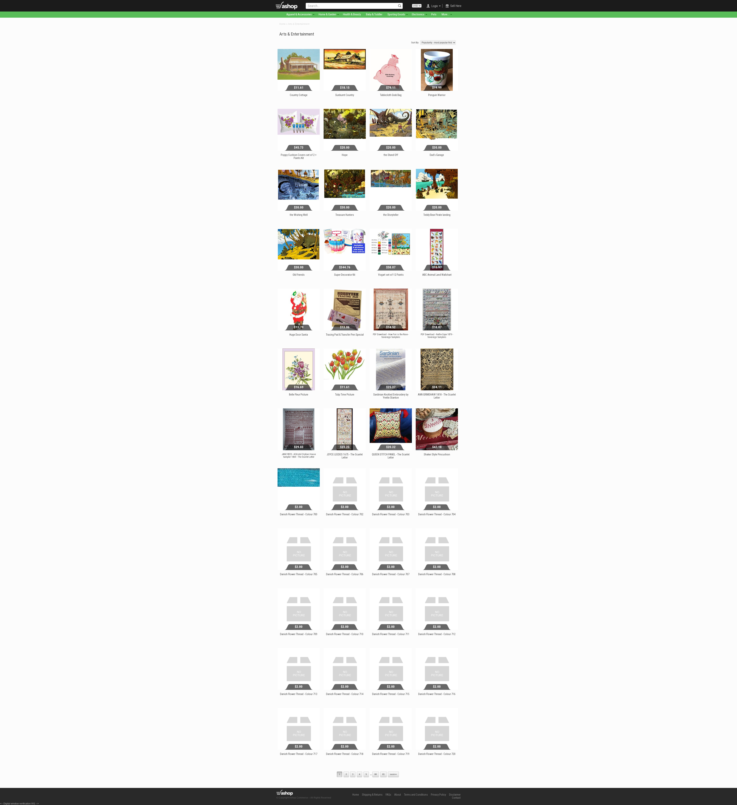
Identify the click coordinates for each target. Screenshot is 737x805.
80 (375, 774)
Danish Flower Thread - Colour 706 (344, 574)
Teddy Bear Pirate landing (436, 214)
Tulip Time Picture (344, 394)
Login (434, 6)
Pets (433, 14)
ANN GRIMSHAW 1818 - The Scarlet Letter (437, 396)
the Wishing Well (299, 214)
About (397, 794)
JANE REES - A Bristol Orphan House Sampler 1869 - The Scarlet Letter (299, 455)
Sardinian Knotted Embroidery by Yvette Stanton (390, 396)
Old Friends (299, 274)
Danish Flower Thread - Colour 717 (298, 753)
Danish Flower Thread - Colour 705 (298, 574)
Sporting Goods (396, 14)
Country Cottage (298, 95)
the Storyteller (390, 214)
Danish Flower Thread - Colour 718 (344, 753)
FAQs (388, 794)
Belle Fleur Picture (298, 394)
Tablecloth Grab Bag (391, 95)
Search (400, 5)
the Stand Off (391, 154)
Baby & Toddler (374, 14)
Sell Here (455, 6)
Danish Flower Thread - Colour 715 (390, 694)
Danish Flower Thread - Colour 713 (298, 694)
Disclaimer (455, 794)
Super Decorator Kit (344, 274)
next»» (393, 774)
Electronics (418, 14)
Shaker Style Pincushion (437, 454)
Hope (345, 154)
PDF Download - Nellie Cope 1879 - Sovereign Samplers (437, 335)
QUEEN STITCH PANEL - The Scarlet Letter (391, 456)
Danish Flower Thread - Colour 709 (298, 634)
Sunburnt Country (344, 95)
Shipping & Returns (372, 794)
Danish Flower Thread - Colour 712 (436, 634)
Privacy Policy (438, 794)
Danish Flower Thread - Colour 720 (436, 753)
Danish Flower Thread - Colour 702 (344, 514)
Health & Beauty (352, 14)
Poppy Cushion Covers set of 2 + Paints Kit (298, 156)
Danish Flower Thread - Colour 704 (436, 514)
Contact (456, 797)
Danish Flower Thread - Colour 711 (390, 634)
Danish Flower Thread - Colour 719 (390, 753)
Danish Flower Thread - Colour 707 (390, 574)
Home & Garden (327, 14)
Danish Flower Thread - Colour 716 (436, 694)
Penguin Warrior (436, 95)
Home (282, 24)
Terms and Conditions (416, 794)
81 (383, 774)
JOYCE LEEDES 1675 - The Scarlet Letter (345, 456)
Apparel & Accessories (299, 14)
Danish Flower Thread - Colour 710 (344, 634)
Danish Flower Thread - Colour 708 (436, 574)
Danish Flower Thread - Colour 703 (390, 514)
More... (445, 14)
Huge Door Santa (298, 334)
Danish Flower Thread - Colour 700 (298, 514)
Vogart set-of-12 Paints (391, 274)
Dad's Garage (437, 154)
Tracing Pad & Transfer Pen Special (345, 334)
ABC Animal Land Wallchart (437, 274)
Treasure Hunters (344, 214)
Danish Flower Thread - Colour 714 (344, 694)
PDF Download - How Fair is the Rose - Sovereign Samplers (391, 335)
